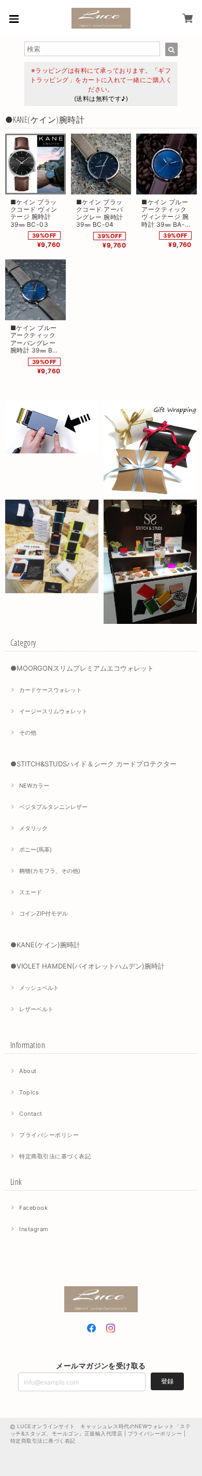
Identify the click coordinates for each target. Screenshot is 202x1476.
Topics (29, 1092)
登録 (167, 1381)
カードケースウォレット (50, 690)
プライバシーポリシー (49, 1135)
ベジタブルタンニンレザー (53, 807)
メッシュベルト (39, 987)
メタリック (33, 828)
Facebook (33, 1207)
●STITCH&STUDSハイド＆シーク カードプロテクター (93, 764)
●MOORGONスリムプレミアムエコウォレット (82, 668)
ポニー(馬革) (35, 849)
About (27, 1071)
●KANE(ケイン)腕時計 (45, 945)
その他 (27, 732)
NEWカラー (34, 785)
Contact (30, 1113)
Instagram (33, 1229)
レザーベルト (36, 1009)
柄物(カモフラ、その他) (49, 870)
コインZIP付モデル (43, 913)
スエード (30, 892)
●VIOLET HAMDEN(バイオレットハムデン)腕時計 (87, 966)
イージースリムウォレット (53, 711)
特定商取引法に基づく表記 (55, 1156)
